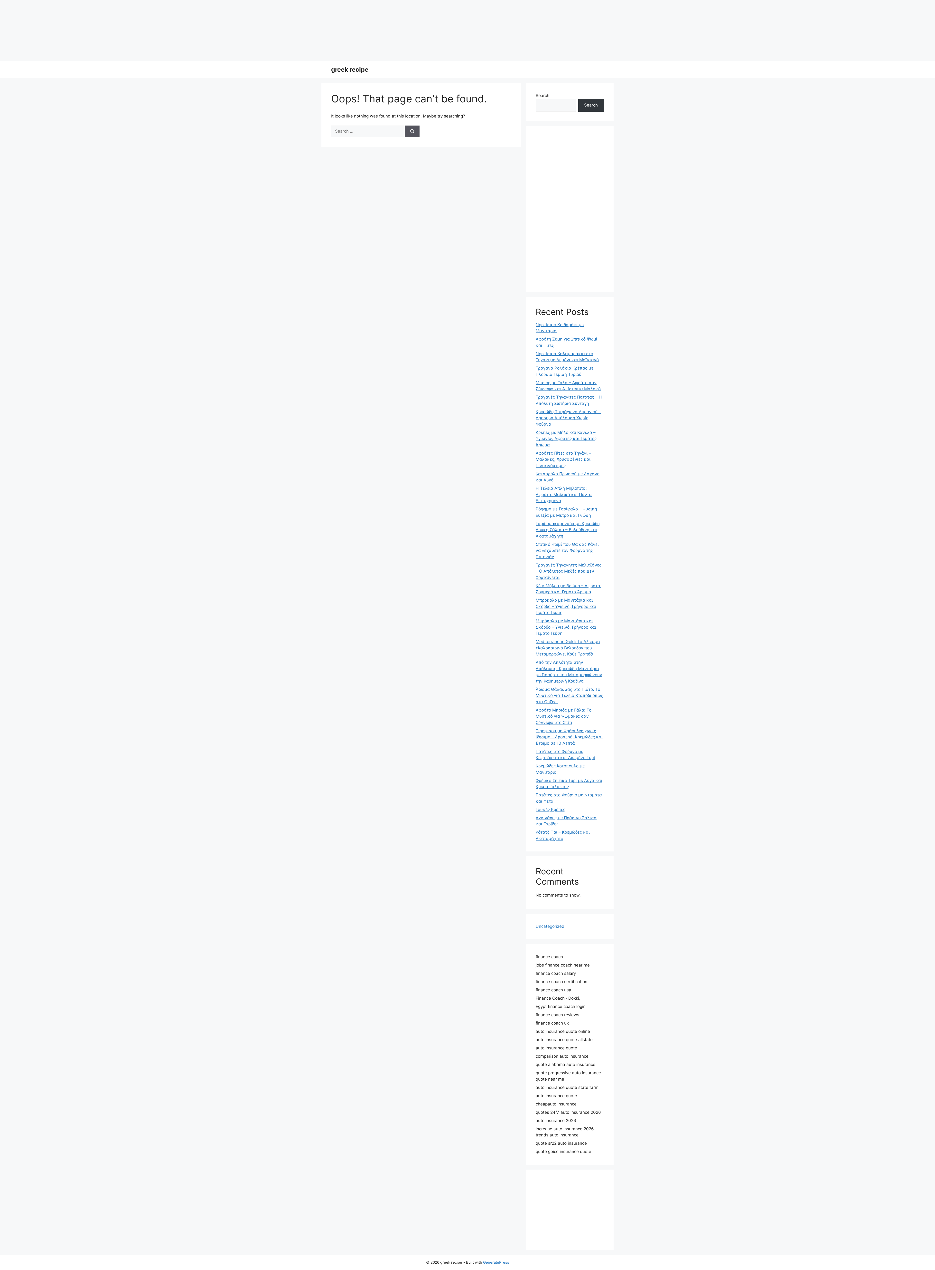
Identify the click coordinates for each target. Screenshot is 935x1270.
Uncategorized (550, 926)
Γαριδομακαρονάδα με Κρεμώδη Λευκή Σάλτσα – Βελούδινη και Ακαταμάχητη (568, 529)
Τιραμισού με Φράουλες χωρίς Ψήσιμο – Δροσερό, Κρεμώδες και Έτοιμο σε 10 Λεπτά (569, 737)
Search (542, 95)
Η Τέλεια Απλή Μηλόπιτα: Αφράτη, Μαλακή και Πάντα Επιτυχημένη (564, 494)
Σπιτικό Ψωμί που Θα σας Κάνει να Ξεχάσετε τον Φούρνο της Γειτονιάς (567, 550)
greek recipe (349, 69)
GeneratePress (496, 1262)
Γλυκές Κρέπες (550, 809)
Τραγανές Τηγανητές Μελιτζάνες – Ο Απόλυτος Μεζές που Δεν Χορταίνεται (568, 571)
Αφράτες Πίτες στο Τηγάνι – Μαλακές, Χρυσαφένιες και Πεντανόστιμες (563, 459)
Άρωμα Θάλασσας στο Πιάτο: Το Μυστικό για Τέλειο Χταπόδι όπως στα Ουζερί (569, 695)
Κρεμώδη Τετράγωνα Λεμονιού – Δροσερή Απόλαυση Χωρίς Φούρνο (568, 418)
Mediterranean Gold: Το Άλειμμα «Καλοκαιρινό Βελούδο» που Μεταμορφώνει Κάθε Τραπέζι (568, 647)
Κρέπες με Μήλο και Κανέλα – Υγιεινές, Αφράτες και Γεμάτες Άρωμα (566, 438)
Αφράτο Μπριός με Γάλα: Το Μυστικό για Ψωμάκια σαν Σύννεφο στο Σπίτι (563, 716)
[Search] (412, 131)
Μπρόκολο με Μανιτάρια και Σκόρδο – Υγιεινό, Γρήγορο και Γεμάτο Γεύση (566, 606)
